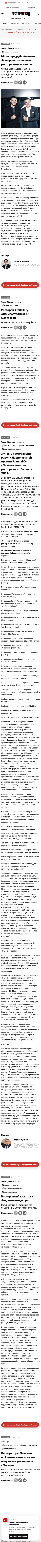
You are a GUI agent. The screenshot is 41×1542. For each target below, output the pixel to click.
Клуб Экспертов (12, 8)
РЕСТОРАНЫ (32, 8)
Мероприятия (26, 23)
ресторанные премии (12, 449)
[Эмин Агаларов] (6, 264)
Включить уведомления (18, 1536)
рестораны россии (11, 1192)
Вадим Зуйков (21, 1140)
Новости (5, 23)
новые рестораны (11, 52)
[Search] (39, 14)
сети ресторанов (11, 1449)
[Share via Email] (25, 82)
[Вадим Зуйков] (6, 1143)
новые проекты (15, 48)
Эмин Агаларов (21, 261)
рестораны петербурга (13, 1188)
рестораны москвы (30, 1445)
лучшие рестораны (16, 442)
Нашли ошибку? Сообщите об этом (21, 285)
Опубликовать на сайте (20, 19)
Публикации (15, 23)
